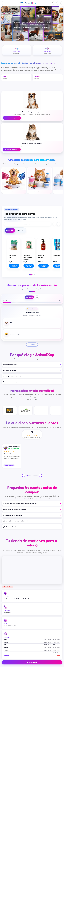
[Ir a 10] (36, 475)
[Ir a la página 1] (30, 274)
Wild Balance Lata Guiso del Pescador (28, 257)
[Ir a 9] (35, 475)
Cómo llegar (33, 662)
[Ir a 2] (27, 475)
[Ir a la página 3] (34, 274)
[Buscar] (52, 3)
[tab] (10, 230)
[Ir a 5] (30, 475)
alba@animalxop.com (10, 625)
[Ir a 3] (28, 475)
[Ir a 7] (33, 475)
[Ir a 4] (29, 475)
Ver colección (27, 224)
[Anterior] (54, 224)
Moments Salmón (58, 255)
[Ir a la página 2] (32, 274)
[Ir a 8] (34, 475)
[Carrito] (60, 3)
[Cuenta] (56, 3)
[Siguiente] (58, 224)
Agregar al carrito (14, 265)
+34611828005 (8, 612)
